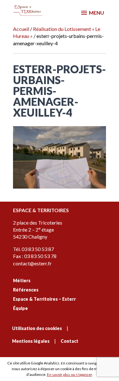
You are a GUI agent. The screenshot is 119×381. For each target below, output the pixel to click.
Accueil (21, 29)
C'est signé (69, 360)
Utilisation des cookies (37, 328)
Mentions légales (31, 341)
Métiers (21, 280)
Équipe (20, 308)
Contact (69, 341)
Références (25, 289)
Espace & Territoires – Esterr (44, 299)
